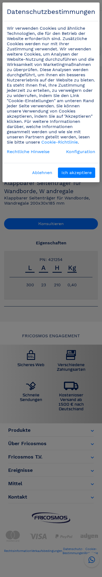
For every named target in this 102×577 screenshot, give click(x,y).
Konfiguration (80, 151)
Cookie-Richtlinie (59, 142)
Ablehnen (42, 172)
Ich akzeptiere (76, 172)
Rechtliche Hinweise (28, 151)
